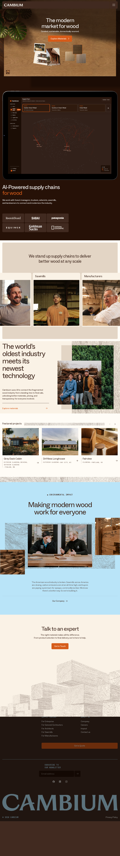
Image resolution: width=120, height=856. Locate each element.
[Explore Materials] (60, 39)
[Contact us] (85, 732)
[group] (20, 448)
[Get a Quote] (80, 746)
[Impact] (84, 728)
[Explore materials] (25, 407)
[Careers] (84, 725)
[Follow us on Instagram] (66, 781)
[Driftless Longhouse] (60, 448)
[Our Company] (60, 601)
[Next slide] (115, 424)
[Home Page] (13, 5)
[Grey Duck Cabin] (20, 448)
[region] (60, 445)
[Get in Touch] (60, 646)
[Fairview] (99, 448)
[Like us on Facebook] (53, 781)
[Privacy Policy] (112, 817)
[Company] (85, 721)
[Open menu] (114, 5)
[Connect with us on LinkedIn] (60, 781)
